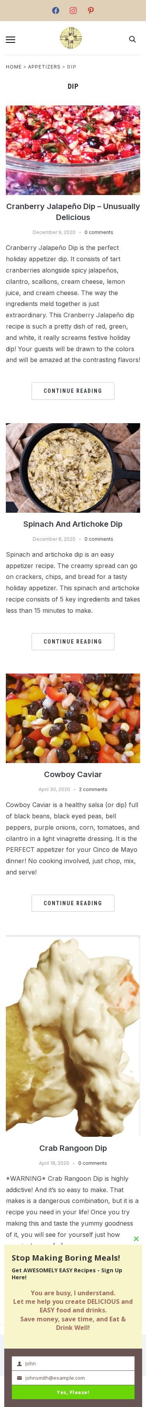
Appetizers (44, 67)
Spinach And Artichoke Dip (73, 524)
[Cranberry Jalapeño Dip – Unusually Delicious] (73, 150)
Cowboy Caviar (73, 774)
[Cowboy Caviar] (73, 717)
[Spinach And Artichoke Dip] (73, 467)
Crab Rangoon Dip (73, 1148)
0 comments (98, 232)
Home (14, 67)
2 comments (93, 789)
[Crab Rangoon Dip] (73, 1035)
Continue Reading (73, 391)
